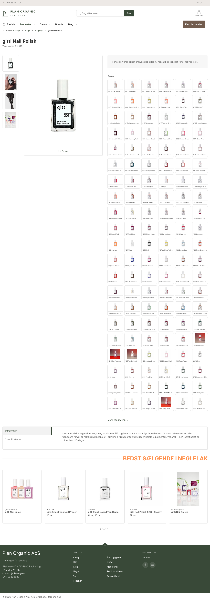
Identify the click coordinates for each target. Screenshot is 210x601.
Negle (27, 30)
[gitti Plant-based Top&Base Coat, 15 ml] (105, 489)
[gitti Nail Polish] (188, 489)
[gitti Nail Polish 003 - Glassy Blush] (146, 489)
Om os (199, 2)
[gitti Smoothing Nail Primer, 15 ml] (63, 489)
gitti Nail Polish (179, 512)
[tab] (100, 529)
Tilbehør (77, 580)
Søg (129, 13)
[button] (27, 24)
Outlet (110, 562)
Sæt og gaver (114, 557)
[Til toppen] (105, 546)
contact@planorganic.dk (15, 573)
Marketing (112, 566)
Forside (16, 30)
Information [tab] (11, 430)
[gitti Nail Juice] (22, 489)
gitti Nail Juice (13, 512)
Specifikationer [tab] (13, 439)
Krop (75, 566)
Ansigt (76, 557)
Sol (74, 576)
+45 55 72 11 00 (11, 569)
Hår (75, 562)
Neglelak (39, 30)
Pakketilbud (113, 576)
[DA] (18, 13)
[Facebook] (145, 565)
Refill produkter (115, 571)
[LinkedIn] (153, 565)
